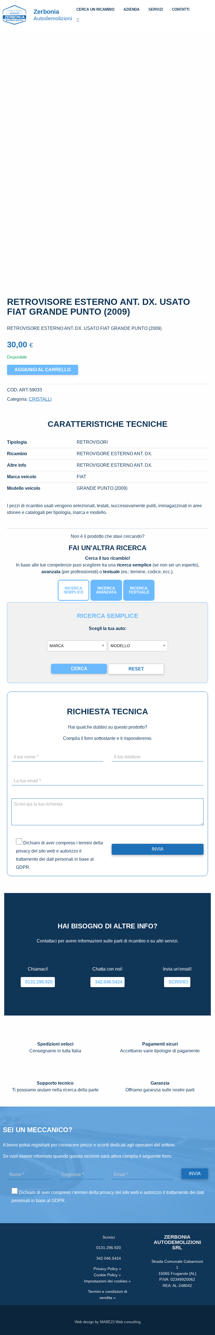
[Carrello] (78, 20)
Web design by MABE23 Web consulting (108, 1322)
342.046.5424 (107, 982)
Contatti (181, 9)
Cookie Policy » (107, 1275)
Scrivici (177, 982)
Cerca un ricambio (95, 9)
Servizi (155, 9)
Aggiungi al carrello (43, 369)
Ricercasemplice (73, 590)
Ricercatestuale (138, 590)
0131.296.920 (38, 982)
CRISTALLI (40, 399)
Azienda (131, 9)
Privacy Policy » (107, 1268)
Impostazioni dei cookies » (107, 1281)
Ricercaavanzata (106, 590)
